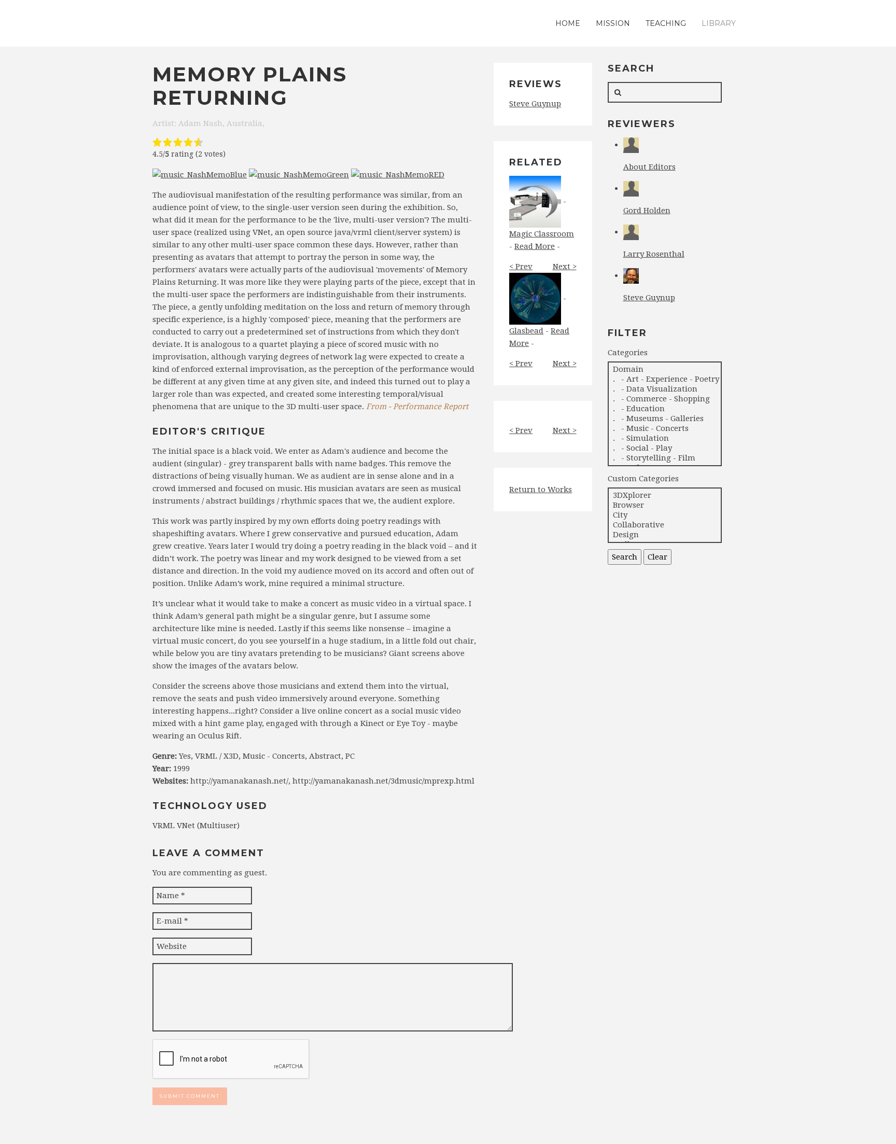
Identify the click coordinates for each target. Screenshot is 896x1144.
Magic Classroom (541, 234)
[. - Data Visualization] (665, 389)
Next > (565, 266)
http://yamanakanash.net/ (239, 781)
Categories (628, 352)
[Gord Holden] (631, 188)
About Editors (649, 167)
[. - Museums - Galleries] (665, 419)
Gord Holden (646, 210)
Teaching (666, 23)
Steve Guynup (535, 103)
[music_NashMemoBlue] (199, 174)
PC (350, 756)
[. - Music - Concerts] (665, 429)
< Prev (521, 266)
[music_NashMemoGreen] (299, 174)
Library (719, 23)
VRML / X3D (217, 756)
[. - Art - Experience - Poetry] (665, 379)
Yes (185, 756)
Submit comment (190, 1096)
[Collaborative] (665, 525)
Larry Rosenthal (653, 254)
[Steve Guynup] (631, 275)
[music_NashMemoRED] (397, 174)
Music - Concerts (274, 756)
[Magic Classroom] (535, 201)
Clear (657, 557)
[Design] (665, 535)
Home (567, 23)
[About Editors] (631, 144)
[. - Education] (665, 409)
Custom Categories (643, 478)
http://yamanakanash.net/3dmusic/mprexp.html (383, 781)
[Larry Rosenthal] (631, 231)
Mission (613, 23)
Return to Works (540, 489)
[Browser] (665, 505)
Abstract (325, 756)
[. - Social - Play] (665, 448)
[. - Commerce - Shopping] (665, 399)
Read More (534, 246)
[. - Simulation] (665, 438)
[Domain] (665, 369)
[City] (665, 515)
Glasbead (526, 331)
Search (624, 557)
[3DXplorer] (665, 495)
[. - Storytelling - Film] (665, 458)
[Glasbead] (535, 298)
